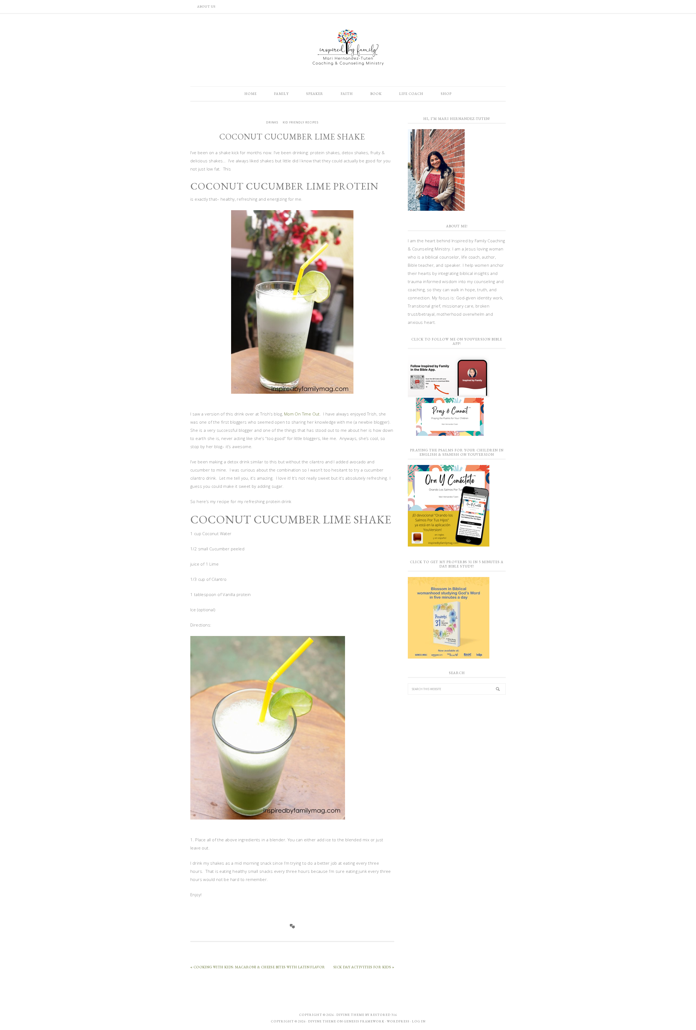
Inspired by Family (348, 47)
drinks (272, 122)
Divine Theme (322, 1021)
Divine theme (350, 1015)
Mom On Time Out (302, 414)
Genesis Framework (364, 1021)
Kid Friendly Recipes (300, 122)
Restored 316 (383, 1015)
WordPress (398, 1021)
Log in (418, 1021)
